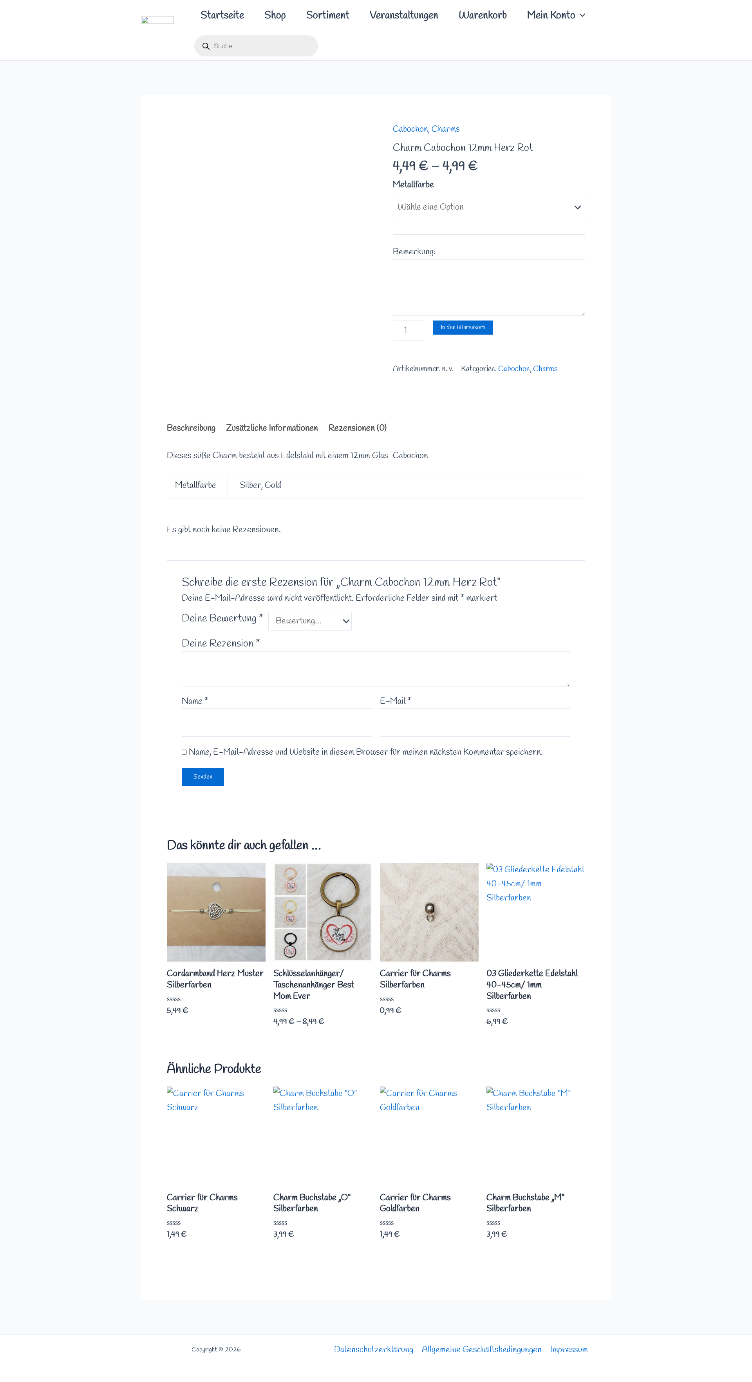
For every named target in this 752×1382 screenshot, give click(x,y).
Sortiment (327, 15)
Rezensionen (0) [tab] (358, 428)
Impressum (569, 1350)
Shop (275, 15)
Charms (446, 129)
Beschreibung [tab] (191, 428)
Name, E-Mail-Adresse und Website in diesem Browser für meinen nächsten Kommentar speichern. (366, 752)
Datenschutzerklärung (373, 1350)
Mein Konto (551, 15)
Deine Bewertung (222, 619)
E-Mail (395, 701)
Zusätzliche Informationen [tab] (272, 428)
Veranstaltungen (404, 15)
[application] (580, 15)
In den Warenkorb (463, 327)
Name (195, 701)
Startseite (222, 15)
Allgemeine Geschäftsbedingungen (482, 1350)
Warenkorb (483, 15)
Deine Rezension (221, 644)
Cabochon (410, 129)
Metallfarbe (413, 185)
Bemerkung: (414, 252)
